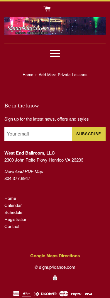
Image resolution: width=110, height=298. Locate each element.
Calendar (13, 205)
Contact (11, 226)
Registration (15, 219)
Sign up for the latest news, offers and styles (46, 119)
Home (10, 198)
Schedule (13, 212)
